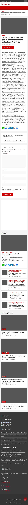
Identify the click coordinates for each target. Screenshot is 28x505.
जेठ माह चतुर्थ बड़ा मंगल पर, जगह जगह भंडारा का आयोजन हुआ (16, 296)
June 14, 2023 (5, 255)
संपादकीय (4, 233)
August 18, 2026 (5, 384)
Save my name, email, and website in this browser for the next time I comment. (13, 190)
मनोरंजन (9, 281)
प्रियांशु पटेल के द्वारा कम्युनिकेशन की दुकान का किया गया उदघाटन (13, 456)
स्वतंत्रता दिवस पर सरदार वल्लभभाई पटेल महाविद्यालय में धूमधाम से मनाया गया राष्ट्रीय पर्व (13, 405)
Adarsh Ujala (11, 44)
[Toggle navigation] (2, 8)
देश (19, 270)
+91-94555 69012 (5, 482)
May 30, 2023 (11, 298)
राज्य (21, 270)
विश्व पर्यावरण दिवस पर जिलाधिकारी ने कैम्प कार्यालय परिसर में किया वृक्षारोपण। (13, 136)
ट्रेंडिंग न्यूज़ (13, 270)
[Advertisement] (14, 215)
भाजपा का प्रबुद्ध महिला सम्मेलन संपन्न (11, 254)
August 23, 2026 (5, 335)
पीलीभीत (7, 352)
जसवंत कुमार (12, 359)
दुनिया (17, 270)
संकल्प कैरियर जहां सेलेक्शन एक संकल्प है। (9, 451)
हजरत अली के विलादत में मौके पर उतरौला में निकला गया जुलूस (13, 464)
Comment (4, 153)
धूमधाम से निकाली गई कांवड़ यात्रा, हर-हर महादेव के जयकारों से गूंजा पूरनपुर (13, 356)
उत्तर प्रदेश (10, 270)
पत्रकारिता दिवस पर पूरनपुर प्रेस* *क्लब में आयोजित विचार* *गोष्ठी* (16, 306)
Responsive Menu (25, 1)
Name (4, 170)
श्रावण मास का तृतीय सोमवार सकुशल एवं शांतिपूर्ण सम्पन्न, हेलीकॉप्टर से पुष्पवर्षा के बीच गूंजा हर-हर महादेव (13, 381)
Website (4, 182)
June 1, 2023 (11, 276)
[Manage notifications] (25, 500)
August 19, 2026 (5, 359)
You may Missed (7, 313)
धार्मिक (21, 293)
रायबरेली (3, 329)
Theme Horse (16, 501)
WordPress (18, 502)
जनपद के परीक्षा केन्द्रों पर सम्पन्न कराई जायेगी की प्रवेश (17, 273)
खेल (13, 280)
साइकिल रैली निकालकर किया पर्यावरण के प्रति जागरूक (14, 141)
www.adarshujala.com (6, 490)
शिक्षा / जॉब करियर (5, 252)
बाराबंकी (3, 35)
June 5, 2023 (5, 44)
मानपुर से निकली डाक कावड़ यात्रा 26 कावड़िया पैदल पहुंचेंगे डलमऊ (13, 333)
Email (3, 176)
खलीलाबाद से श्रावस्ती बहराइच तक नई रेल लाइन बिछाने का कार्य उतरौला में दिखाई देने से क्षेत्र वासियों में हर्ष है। (13, 453)
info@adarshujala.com (6, 486)
